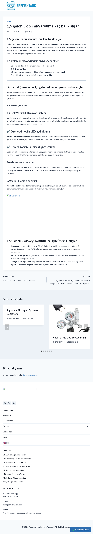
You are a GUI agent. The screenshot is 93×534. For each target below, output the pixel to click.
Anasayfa (7, 415)
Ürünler (6, 426)
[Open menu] (85, 5)
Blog (9, 21)
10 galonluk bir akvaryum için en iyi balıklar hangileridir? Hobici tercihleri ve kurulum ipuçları (70, 280)
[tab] (41, 351)
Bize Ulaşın (7, 432)
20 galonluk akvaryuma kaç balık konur (19, 278)
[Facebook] (5, 403)
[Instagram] (14, 403)
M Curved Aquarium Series (14, 474)
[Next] (86, 327)
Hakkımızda (8, 420)
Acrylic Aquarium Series (13, 482)
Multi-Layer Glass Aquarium (14, 478)
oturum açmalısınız (30, 375)
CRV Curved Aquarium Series (15, 462)
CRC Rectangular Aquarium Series (17, 458)
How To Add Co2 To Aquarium (69, 337)
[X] (9, 403)
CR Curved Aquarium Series (14, 455)
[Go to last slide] (7, 327)
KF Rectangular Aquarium (13, 470)
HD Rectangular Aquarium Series (16, 466)
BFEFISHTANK (14, 32)
